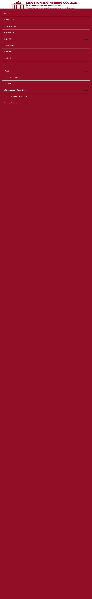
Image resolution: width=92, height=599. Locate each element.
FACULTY (7, 83)
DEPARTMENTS (10, 26)
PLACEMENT (9, 45)
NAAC (6, 71)
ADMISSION (9, 20)
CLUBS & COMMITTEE (13, 77)
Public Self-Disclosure (12, 103)
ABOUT (7, 13)
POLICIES (7, 52)
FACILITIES (8, 39)
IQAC (6, 64)
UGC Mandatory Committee (15, 90)
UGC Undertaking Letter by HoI (16, 96)
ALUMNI (7, 58)
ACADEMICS (9, 32)
